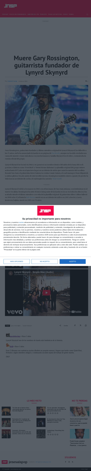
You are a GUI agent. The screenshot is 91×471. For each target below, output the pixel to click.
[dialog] (45, 235)
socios (21, 222)
